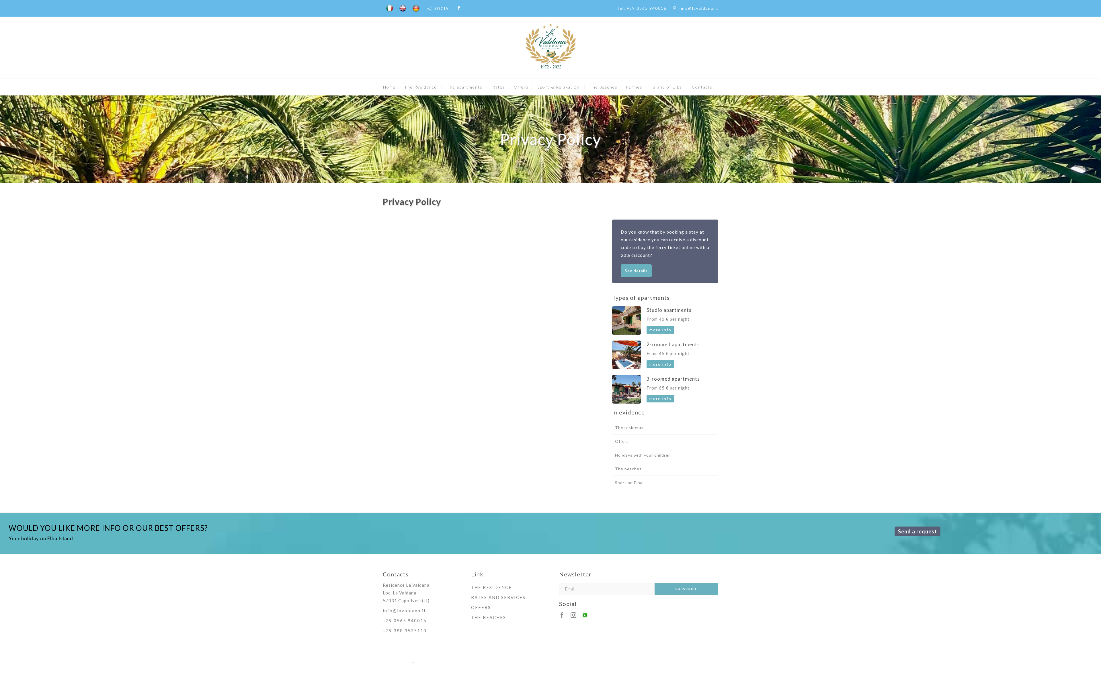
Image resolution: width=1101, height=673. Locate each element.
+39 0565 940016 (405, 620)
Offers (521, 87)
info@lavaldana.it (699, 8)
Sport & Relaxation (558, 87)
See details (636, 270)
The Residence (420, 87)
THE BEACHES (488, 617)
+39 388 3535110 (405, 630)
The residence (630, 427)
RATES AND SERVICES (498, 597)
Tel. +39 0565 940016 (642, 8)
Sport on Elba (629, 482)
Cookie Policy (429, 662)
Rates (498, 87)
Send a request (917, 531)
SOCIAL (442, 8)
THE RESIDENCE (491, 587)
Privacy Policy (397, 662)
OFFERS (481, 607)
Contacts (702, 87)
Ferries (634, 87)
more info (660, 329)
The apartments (465, 87)
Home (389, 87)
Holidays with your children (643, 455)
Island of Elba (666, 87)
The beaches (603, 87)
